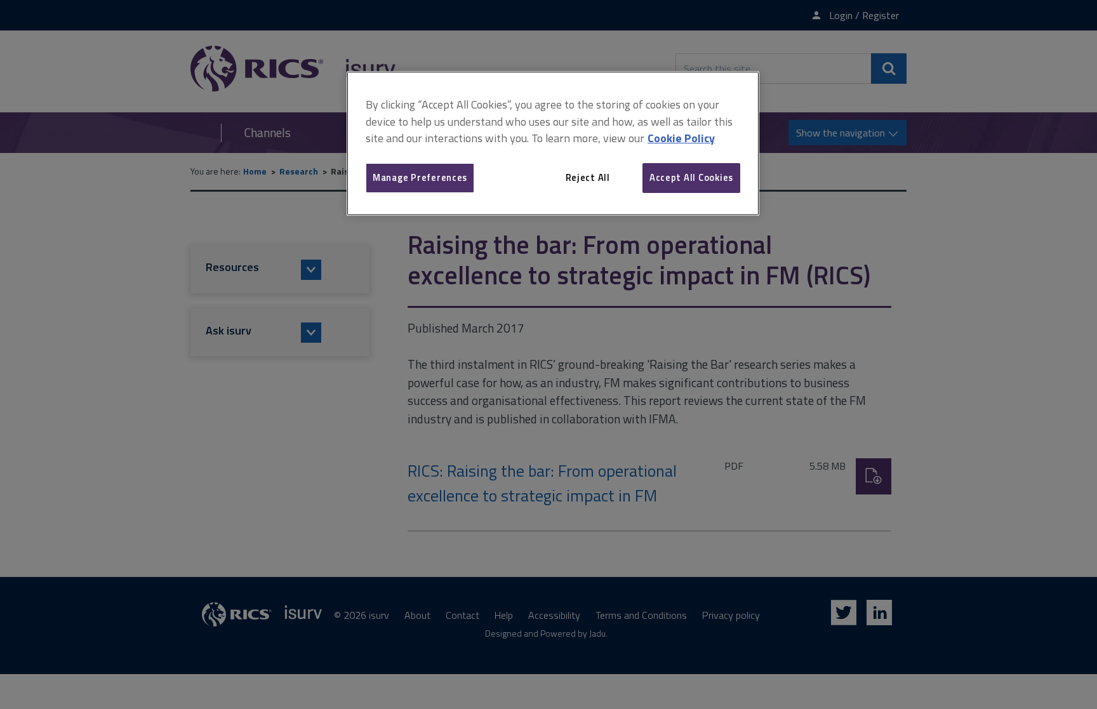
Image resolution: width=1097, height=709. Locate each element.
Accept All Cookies (691, 177)
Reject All (588, 177)
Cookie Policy (681, 138)
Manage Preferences (420, 177)
